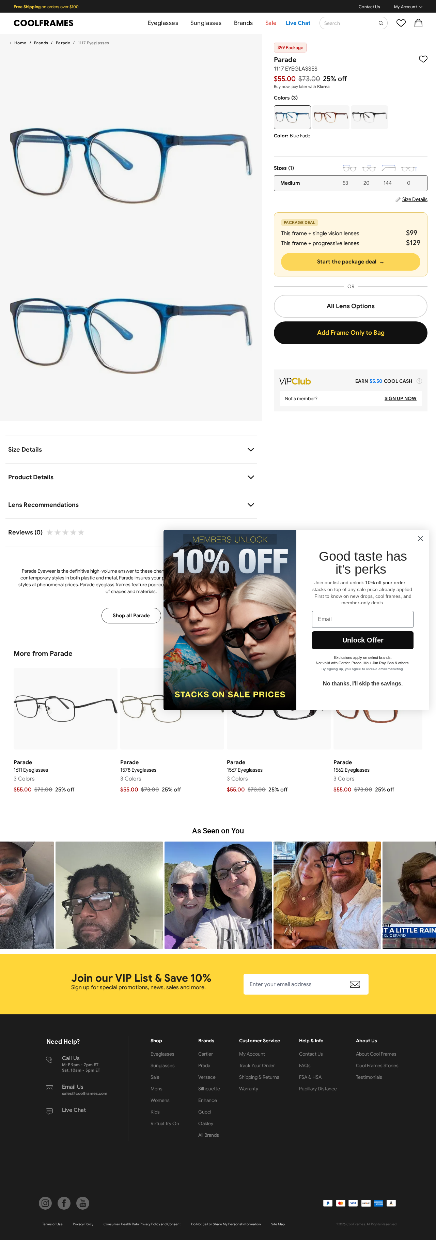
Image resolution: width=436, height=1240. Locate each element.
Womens (160, 1100)
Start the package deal (351, 261)
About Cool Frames (376, 1054)
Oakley (205, 1123)
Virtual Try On (165, 1123)
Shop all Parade (131, 616)
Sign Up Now (401, 398)
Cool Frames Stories (377, 1065)
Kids (155, 1112)
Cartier (205, 1054)
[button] (109, 895)
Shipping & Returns (259, 1077)
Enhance (207, 1100)
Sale (271, 23)
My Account (405, 6)
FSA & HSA (310, 1077)
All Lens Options (351, 306)
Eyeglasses (163, 23)
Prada (204, 1065)
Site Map (278, 1224)
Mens (156, 1089)
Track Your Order (257, 1065)
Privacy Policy (83, 1224)
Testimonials (369, 1077)
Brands (243, 23)
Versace (207, 1077)
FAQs (305, 1065)
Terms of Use (52, 1224)
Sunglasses (205, 23)
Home (20, 42)
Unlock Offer (363, 640)
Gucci (204, 1112)
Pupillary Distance (318, 1089)
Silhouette (209, 1089)
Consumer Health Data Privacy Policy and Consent (142, 1224)
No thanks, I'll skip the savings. (363, 683)
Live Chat (298, 23)
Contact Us (369, 6)
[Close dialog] (420, 538)
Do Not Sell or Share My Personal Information (226, 1224)
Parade (63, 42)
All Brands (208, 1135)
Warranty (248, 1089)
